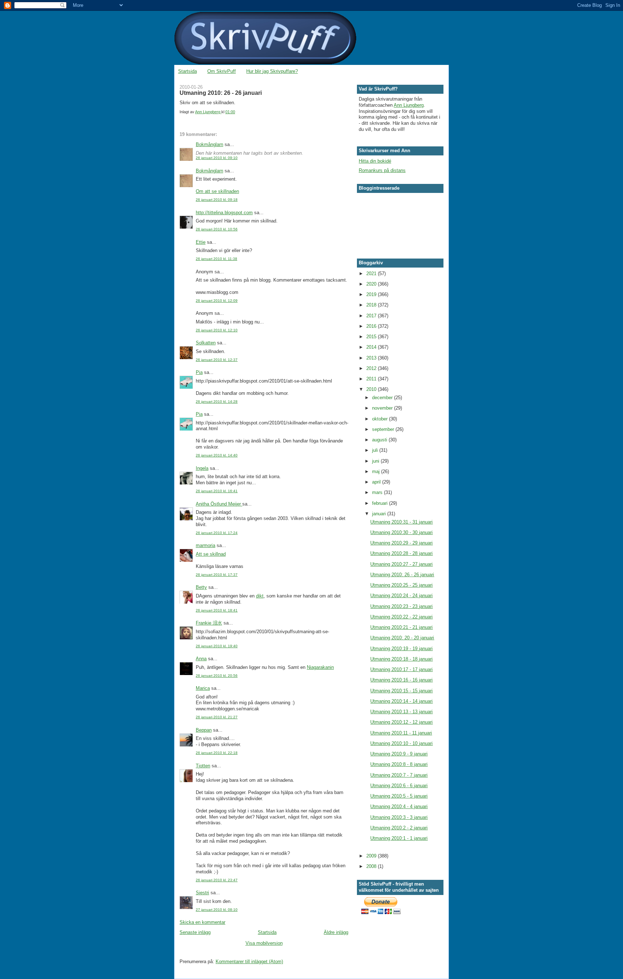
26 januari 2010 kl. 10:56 (217, 229)
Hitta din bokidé (375, 161)
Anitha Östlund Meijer (219, 504)
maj (376, 471)
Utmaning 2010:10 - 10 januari (401, 743)
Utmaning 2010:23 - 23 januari (401, 606)
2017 (372, 315)
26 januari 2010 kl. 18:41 (217, 610)
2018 (372, 305)
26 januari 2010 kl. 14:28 (217, 401)
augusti (380, 439)
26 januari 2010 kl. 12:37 (217, 360)
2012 (372, 368)
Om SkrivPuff (221, 71)
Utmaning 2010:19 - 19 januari (401, 648)
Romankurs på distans (382, 170)
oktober (380, 419)
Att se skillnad (211, 554)
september (384, 429)
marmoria (205, 545)
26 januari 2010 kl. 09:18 (217, 200)
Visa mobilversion (264, 943)
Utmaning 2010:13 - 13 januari (401, 711)
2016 (372, 326)
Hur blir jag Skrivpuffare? (272, 71)
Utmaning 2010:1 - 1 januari (399, 838)
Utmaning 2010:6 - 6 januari (399, 785)
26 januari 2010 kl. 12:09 (217, 301)
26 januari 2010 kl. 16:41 (217, 491)
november (383, 408)
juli (375, 450)
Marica (203, 688)
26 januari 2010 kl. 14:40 (217, 455)
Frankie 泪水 (209, 623)
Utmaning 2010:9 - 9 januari (399, 754)
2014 (372, 347)
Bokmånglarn (209, 144)
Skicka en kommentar (202, 922)
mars (378, 492)
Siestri (202, 892)
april (377, 482)
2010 (372, 389)
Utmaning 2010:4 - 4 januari (399, 806)
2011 (372, 379)
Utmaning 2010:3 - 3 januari (399, 817)
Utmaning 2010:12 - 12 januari (401, 722)
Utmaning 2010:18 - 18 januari (401, 659)
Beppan (204, 730)
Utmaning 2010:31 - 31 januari (401, 522)
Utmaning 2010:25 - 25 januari (401, 585)
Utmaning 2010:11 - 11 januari (401, 733)
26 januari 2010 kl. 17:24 (217, 533)
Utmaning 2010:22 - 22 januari (401, 616)
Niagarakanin (320, 667)
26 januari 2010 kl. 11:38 (216, 259)
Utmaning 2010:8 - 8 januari (399, 764)
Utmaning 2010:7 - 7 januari (399, 775)
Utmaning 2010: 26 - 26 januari (402, 574)
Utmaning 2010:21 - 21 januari (401, 627)
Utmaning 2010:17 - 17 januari (401, 669)
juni (376, 461)
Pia (199, 372)
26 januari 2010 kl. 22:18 (217, 753)
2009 (372, 856)
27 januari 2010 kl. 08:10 (217, 910)
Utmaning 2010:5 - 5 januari (399, 796)
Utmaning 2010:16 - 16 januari (401, 680)
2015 (372, 336)
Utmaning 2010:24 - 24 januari (401, 595)
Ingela (202, 468)
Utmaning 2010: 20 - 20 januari (402, 637)
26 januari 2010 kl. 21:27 (217, 717)
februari (380, 503)
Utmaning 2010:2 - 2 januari (399, 827)
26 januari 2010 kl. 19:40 (217, 646)
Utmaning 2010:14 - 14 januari (401, 701)
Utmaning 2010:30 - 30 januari (401, 532)
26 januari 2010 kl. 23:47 (217, 880)
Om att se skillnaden (217, 191)
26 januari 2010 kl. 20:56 (217, 676)
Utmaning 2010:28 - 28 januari (401, 553)
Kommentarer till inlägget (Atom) (249, 961)
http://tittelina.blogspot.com (224, 212)
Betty (201, 587)
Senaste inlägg (195, 932)
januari (379, 513)
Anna (201, 658)
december (383, 397)
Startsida (187, 71)
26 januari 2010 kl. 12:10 (217, 330)
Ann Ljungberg (409, 105)
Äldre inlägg (336, 932)
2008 (372, 866)
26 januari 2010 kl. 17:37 (217, 575)
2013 (372, 358)
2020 (372, 284)
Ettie (201, 242)
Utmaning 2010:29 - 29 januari (401, 543)
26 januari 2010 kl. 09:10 (217, 158)
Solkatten (206, 342)
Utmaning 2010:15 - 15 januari (401, 690)
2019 (372, 294)
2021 (372, 273)
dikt (260, 596)
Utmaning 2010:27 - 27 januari (401, 564)
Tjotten (203, 765)
